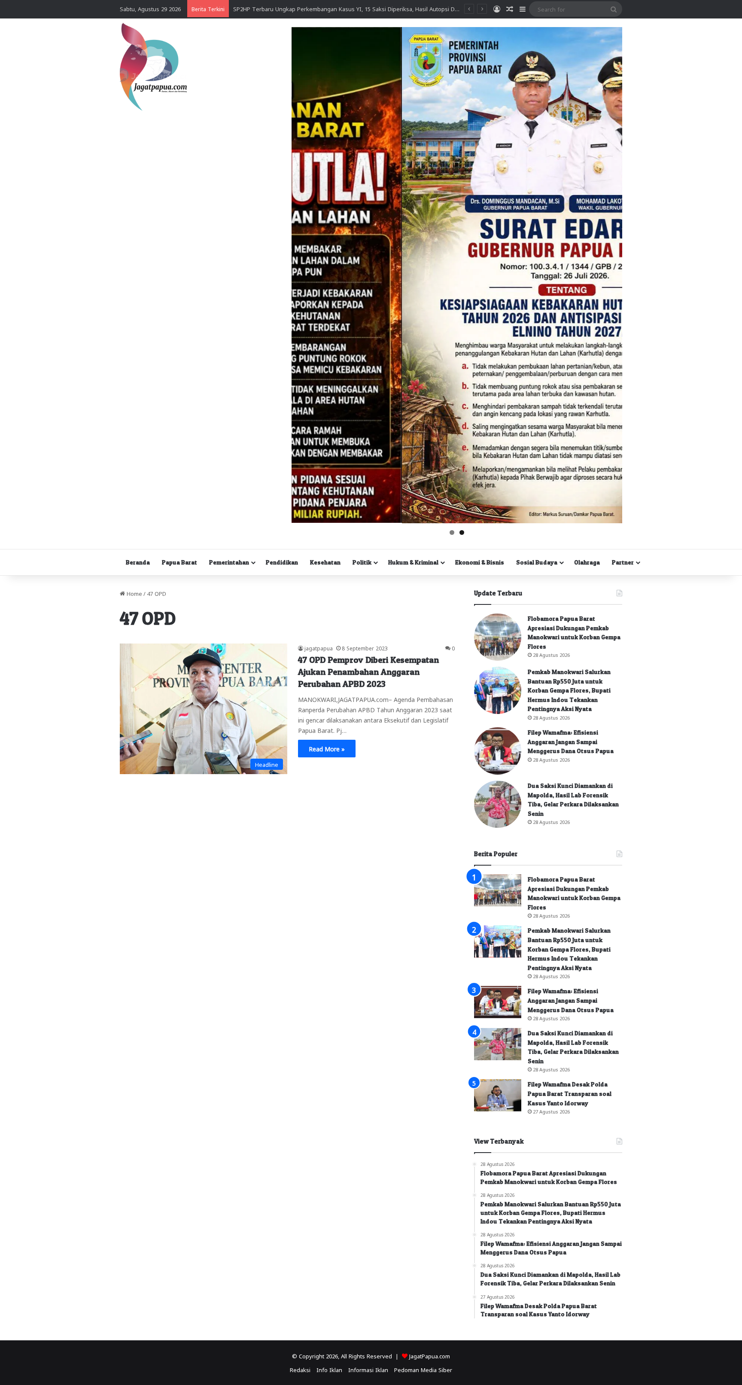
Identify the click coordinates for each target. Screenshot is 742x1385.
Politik (362, 562)
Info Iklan (329, 1369)
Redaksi (300, 1369)
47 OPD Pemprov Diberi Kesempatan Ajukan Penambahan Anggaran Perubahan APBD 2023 (368, 672)
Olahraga (587, 562)
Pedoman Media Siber (423, 1369)
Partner (623, 562)
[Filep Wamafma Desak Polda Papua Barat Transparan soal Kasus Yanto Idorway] (497, 1095)
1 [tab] (452, 532)
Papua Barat (179, 562)
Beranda (138, 562)
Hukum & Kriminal (413, 562)
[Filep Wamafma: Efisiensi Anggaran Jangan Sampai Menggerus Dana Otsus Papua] (497, 751)
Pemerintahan (229, 562)
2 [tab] (461, 532)
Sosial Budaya (536, 562)
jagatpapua (318, 648)
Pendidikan (282, 562)
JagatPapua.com (429, 1355)
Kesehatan (325, 562)
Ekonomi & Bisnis (479, 562)
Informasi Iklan (368, 1369)
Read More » (327, 748)
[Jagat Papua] (153, 67)
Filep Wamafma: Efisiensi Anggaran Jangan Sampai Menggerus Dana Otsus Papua (571, 741)
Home (133, 593)
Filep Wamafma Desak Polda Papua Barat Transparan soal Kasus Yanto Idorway (569, 1093)
